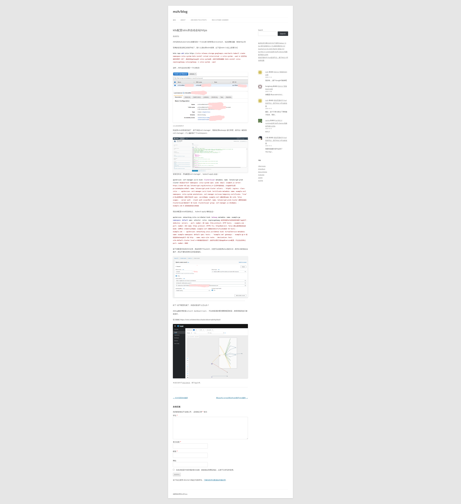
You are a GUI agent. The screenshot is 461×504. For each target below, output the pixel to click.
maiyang (261, 175)
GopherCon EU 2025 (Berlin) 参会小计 (271, 49)
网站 (174, 460)
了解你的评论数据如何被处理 (215, 480)
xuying (260, 180)
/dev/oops (262, 166)
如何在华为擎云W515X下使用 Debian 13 (272, 43)
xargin (260, 178)
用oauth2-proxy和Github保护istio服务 (232, 398)
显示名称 (177, 442)
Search (260, 30)
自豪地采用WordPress (180, 494)
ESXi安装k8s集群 (180, 398)
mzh (266, 72)
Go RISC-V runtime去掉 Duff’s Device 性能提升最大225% (276, 123)
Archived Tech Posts (199, 20)
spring (267, 120)
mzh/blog (180, 11)
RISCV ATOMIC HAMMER (220, 20)
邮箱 (175, 451)
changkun (261, 169)
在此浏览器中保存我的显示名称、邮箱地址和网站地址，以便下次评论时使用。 (205, 470)
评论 (175, 415)
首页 (174, 20)
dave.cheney (262, 172)
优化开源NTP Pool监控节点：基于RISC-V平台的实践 (276, 103)
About (183, 20)
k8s (196, 383)
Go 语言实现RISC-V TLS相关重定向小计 (271, 46)
